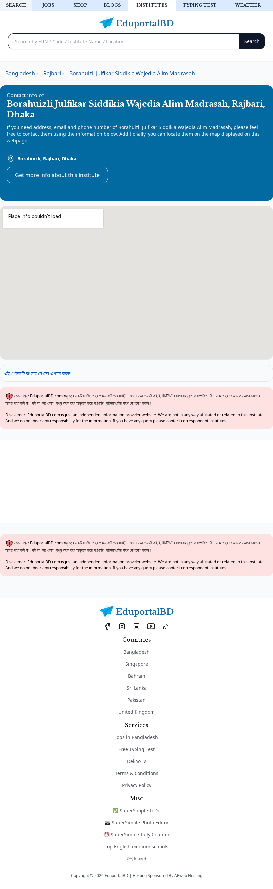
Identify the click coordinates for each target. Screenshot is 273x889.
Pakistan (136, 700)
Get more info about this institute (57, 175)
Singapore (136, 664)
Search (16, 5)
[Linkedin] (136, 626)
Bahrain (136, 676)
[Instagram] (122, 626)
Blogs (112, 5)
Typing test (200, 5)
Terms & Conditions (136, 773)
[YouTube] (151, 626)
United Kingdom (136, 712)
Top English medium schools (136, 846)
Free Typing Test (136, 749)
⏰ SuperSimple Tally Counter (137, 834)
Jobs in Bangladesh (136, 737)
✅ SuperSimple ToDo (136, 810)
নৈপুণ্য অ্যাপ (136, 858)
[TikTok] (166, 626)
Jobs (48, 5)
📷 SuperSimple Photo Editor (137, 822)
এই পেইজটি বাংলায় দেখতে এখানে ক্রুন (37, 373)
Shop (80, 5)
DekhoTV (136, 761)
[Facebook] (107, 626)
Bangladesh (136, 652)
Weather (248, 5)
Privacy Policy (136, 785)
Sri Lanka (137, 688)
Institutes (151, 5)
